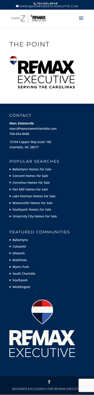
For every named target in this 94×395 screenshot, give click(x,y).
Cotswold (19, 246)
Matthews (19, 260)
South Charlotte (23, 273)
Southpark (20, 280)
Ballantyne (20, 240)
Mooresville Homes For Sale (32, 203)
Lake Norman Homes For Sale (34, 196)
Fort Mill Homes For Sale (30, 189)
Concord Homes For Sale (30, 176)
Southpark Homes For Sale (31, 209)
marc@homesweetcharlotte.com (33, 128)
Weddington (21, 287)
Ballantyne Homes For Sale (31, 169)
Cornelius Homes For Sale (31, 182)
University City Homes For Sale (34, 216)
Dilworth (18, 253)
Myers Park (20, 267)
